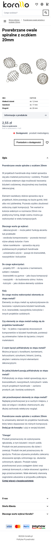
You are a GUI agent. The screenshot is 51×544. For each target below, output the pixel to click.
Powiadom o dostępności (28, 142)
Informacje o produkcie (15, 115)
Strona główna (14, 20)
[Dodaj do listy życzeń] (47, 142)
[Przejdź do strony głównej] (17, 4)
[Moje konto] (42, 4)
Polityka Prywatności (25, 539)
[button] (25, 498)
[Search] (46, 13)
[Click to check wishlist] (36, 4)
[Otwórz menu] (5, 21)
